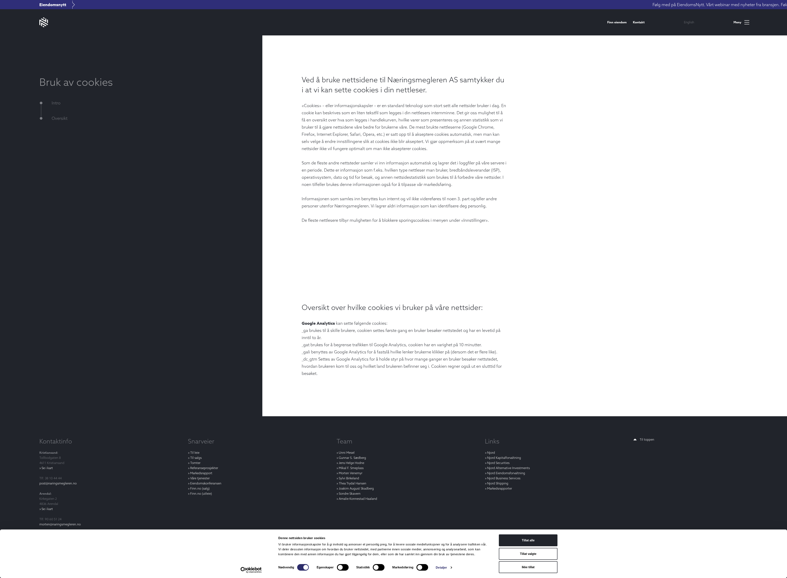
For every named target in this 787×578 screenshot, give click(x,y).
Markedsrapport (201, 473)
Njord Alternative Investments (508, 468)
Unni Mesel (347, 453)
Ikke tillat (528, 567)
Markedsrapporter (499, 488)
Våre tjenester (200, 478)
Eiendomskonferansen (205, 483)
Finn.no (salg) (200, 488)
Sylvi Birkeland (349, 478)
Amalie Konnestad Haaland (358, 499)
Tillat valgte (528, 553)
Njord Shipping (497, 483)
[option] (689, 22)
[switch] (343, 567)
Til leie (194, 453)
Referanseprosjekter (204, 468)
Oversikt (59, 118)
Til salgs (196, 458)
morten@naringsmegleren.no (60, 524)
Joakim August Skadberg (356, 488)
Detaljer (441, 567)
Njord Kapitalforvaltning (504, 458)
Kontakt (639, 22)
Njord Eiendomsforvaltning (506, 473)
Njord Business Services (503, 478)
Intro (56, 102)
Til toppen (647, 439)
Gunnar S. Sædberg (352, 458)
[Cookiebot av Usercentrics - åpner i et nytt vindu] (251, 570)
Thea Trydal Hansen (352, 483)
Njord (491, 453)
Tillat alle (528, 540)
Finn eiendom (617, 22)
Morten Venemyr (350, 473)
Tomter (195, 463)
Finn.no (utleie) (201, 493)
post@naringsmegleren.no (58, 483)
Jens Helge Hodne (351, 463)
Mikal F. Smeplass (351, 468)
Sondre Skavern (350, 493)
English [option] (689, 22)
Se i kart (47, 468)
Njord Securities (498, 463)
